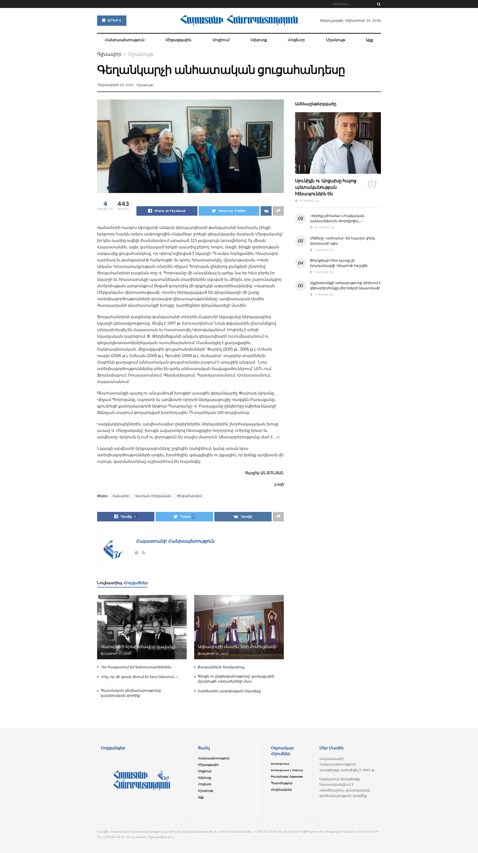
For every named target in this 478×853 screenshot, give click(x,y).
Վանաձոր (121, 496)
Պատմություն (282, 783)
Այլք (369, 40)
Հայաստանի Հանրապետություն (174, 541)
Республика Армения (287, 776)
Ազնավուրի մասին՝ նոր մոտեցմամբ (237, 646)
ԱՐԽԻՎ (113, 20)
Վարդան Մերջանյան (153, 496)
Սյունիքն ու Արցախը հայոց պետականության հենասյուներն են (325, 187)
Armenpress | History (287, 770)
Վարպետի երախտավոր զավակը (138, 646)
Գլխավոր (109, 54)
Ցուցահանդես (189, 496)
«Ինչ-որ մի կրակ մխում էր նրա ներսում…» (139, 676)
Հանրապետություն (125, 40)
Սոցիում (221, 40)
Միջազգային (178, 40)
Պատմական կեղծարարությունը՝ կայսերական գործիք (131, 693)
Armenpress (280, 763)
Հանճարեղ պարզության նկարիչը (229, 691)
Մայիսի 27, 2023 (117, 654)
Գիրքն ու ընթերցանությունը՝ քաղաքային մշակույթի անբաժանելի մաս (236, 678)
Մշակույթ (335, 40)
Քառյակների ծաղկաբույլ (221, 667)
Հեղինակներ (281, 789)
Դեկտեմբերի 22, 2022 (115, 85)
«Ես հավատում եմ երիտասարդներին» (136, 667)
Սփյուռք (258, 40)
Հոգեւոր (296, 40)
